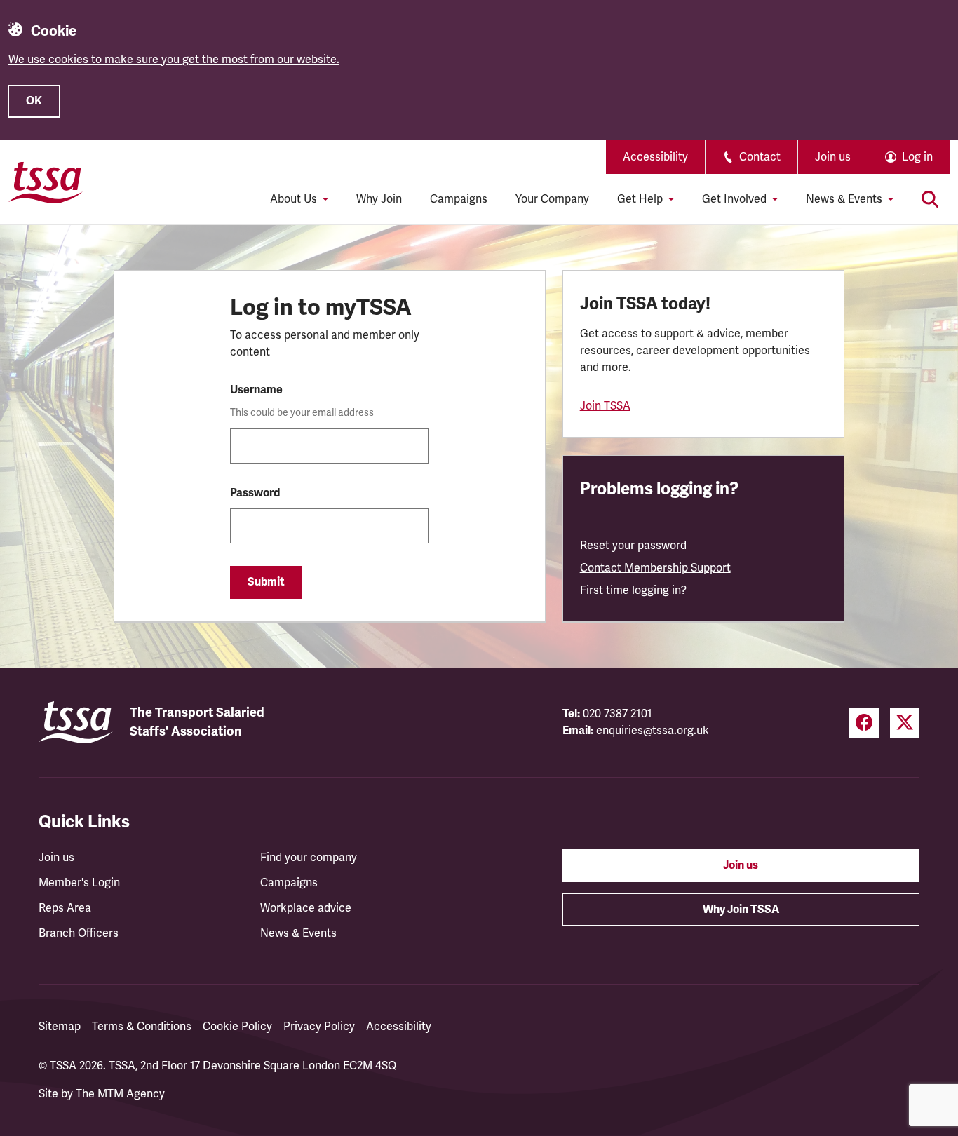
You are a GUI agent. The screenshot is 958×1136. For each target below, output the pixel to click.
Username (256, 390)
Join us (833, 157)
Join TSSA (605, 406)
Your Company (552, 199)
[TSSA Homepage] (45, 182)
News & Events (298, 933)
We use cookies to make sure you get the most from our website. (173, 60)
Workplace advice (305, 908)
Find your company (308, 858)
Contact (760, 157)
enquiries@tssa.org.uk (652, 731)
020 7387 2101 (617, 714)
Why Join (379, 199)
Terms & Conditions (141, 1027)
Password (255, 493)
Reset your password (633, 546)
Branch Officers (79, 933)
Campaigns (458, 199)
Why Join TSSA (741, 909)
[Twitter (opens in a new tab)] (904, 723)
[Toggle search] (930, 199)
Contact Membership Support (655, 568)
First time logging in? (633, 590)
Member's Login (79, 883)
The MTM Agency (120, 1094)
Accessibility (655, 157)
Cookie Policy (237, 1027)
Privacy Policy (319, 1027)
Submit (266, 582)
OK (34, 101)
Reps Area (65, 908)
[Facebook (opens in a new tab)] (864, 723)
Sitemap (60, 1027)
